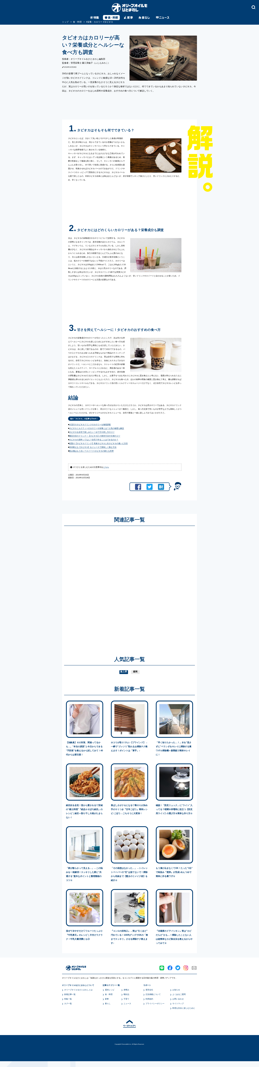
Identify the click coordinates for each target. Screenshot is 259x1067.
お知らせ (176, 990)
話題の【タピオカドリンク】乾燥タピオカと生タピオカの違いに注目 (98, 443)
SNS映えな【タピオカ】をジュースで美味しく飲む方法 (92, 447)
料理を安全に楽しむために (183, 1008)
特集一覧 (68, 999)
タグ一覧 (68, 1003)
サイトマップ (178, 1003)
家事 (107, 999)
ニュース (127, 1003)
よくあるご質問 (179, 994)
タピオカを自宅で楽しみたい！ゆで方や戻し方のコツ (92, 432)
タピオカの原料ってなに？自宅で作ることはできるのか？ (93, 440)
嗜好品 (126, 994)
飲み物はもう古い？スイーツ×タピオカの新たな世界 (91, 451)
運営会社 (149, 990)
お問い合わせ (178, 999)
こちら (106, 467)
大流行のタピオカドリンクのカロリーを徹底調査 (90, 424)
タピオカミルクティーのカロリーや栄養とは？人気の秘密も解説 (96, 428)
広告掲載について (153, 994)
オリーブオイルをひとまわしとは (78, 990)
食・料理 (109, 994)
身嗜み (126, 990)
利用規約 (149, 999)
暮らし (108, 1003)
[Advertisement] (103, 587)
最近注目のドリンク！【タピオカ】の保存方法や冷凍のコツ (94, 436)
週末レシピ (109, 990)
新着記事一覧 (70, 994)
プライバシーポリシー (155, 1003)
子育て (126, 999)
